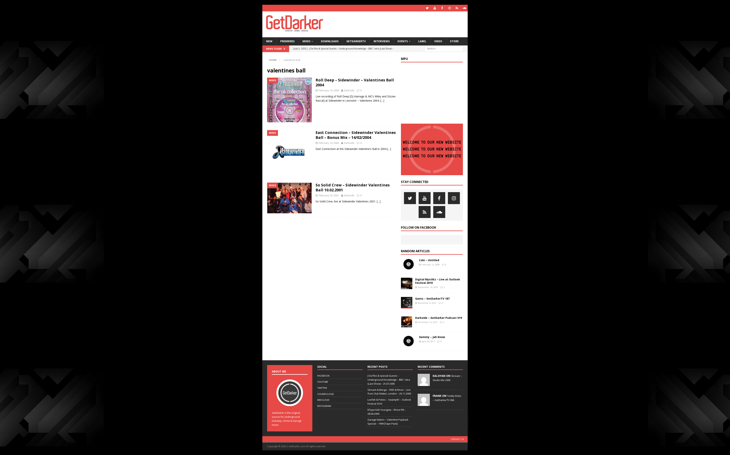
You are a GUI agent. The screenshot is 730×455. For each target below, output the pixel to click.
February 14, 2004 (329, 143)
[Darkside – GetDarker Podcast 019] (406, 322)
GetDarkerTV (356, 41)
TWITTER (322, 388)
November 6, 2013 (427, 302)
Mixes (306, 41)
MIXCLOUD (323, 400)
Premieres (287, 41)
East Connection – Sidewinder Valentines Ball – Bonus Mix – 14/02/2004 (356, 135)
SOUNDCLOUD (325, 394)
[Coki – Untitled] (408, 264)
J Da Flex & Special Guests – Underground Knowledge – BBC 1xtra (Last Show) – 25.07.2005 (388, 379)
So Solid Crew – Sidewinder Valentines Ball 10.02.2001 (353, 187)
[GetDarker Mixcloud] (457, 8)
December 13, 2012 (427, 322)
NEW (269, 41)
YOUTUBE (322, 381)
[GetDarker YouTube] (434, 8)
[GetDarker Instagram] (449, 8)
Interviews (382, 41)
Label (422, 41)
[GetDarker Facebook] (442, 8)
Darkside (349, 90)
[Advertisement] (401, 23)
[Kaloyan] (424, 384)
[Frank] (424, 404)
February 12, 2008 (431, 264)
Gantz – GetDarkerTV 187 (432, 298)
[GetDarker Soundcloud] (464, 8)
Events (403, 41)
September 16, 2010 (428, 287)
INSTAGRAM (324, 406)
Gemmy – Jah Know (432, 337)
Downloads (330, 41)
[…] (382, 100)
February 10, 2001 (329, 195)
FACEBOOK (323, 375)
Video (438, 41)
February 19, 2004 (329, 90)
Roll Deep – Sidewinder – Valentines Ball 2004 (355, 82)
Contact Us (457, 439)
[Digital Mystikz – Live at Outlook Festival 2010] (406, 283)
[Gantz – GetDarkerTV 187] (406, 302)
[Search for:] (444, 48)
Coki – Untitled (429, 260)
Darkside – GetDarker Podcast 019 (438, 318)
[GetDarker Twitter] (427, 8)
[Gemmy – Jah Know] (408, 341)
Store (454, 41)
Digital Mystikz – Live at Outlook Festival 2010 (437, 281)
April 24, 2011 (428, 341)
